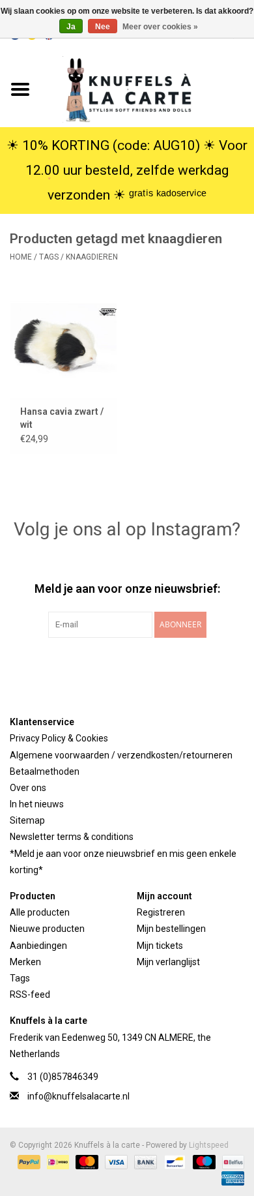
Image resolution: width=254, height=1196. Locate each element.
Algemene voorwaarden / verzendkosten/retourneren (121, 755)
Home (21, 257)
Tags (49, 257)
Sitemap (27, 820)
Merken (25, 962)
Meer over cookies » (160, 26)
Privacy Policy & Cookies (59, 738)
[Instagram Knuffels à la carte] (195, 664)
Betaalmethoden (44, 771)
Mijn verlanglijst (168, 962)
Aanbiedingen (38, 945)
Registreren (161, 912)
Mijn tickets (160, 945)
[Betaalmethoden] (27, 1161)
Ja (71, 26)
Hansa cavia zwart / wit (62, 418)
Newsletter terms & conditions (72, 836)
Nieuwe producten (47, 928)
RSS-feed (30, 994)
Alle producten (40, 912)
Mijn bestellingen (171, 928)
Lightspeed (209, 1145)
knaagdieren (92, 257)
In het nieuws (37, 804)
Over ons (28, 788)
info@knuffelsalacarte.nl (78, 1096)
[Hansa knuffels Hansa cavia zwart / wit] (63, 340)
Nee (102, 26)
